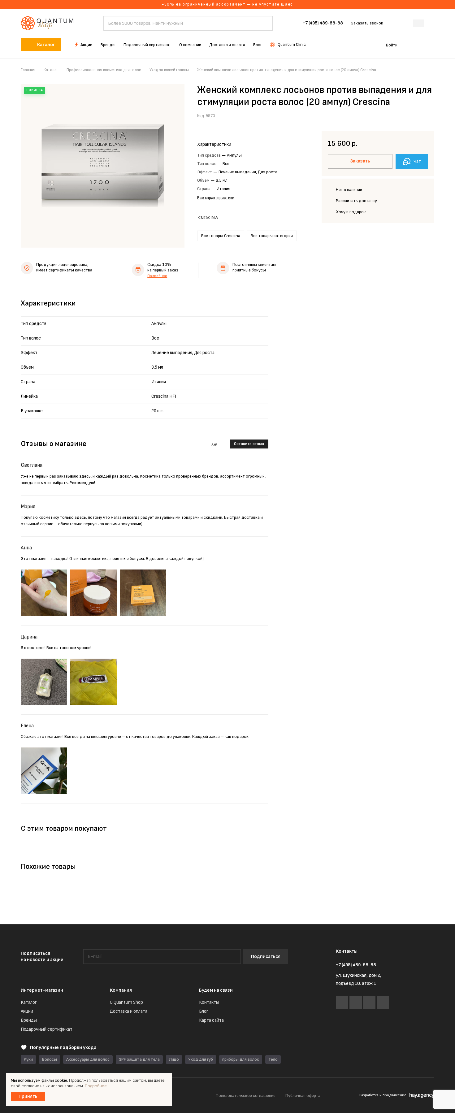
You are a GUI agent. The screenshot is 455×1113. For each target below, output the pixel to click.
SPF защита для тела (139, 1059)
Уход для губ (200, 1059)
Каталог (29, 1002)
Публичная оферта (302, 1095)
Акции (27, 1011)
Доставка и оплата (128, 1011)
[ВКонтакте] (342, 1002)
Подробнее (157, 276)
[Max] (369, 1002)
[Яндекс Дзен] (383, 1002)
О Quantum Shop (126, 1002)
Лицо (174, 1059)
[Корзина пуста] (431, 44)
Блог (203, 1011)
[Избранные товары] (412, 44)
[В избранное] (414, 115)
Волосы (49, 1059)
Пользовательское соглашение (245, 1095)
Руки (28, 1059)
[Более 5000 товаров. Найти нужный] (265, 23)
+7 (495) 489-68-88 (323, 23)
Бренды (29, 1020)
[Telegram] (355, 1002)
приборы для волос (240, 1059)
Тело (273, 1059)
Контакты (209, 1002)
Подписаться (265, 956)
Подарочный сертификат (46, 1029)
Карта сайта (211, 1020)
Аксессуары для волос (88, 1059)
